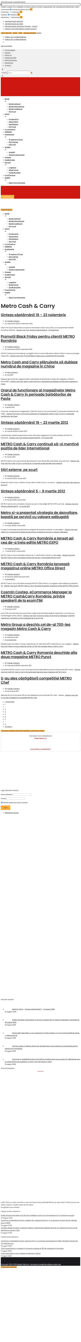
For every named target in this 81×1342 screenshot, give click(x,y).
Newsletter (9, 63)
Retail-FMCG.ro (23, 1264)
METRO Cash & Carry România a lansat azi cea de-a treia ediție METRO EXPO (37, 540)
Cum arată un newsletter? (40, 749)
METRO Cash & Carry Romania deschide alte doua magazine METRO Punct (39, 654)
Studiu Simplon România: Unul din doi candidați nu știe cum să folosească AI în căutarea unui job (37, 1215)
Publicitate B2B (10, 58)
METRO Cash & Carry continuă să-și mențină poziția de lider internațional (40, 446)
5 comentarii (10, 579)
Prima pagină (10, 50)
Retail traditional (15, 109)
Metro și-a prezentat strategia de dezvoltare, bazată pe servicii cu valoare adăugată (39, 514)
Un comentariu (10, 640)
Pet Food (12, 112)
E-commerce (10, 129)
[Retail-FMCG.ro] (15, 84)
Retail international (16, 106)
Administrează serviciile (14, 24)
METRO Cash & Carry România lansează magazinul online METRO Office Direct (35, 566)
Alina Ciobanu (12, 372)
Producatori (13, 119)
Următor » (9, 727)
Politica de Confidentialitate (15, 37)
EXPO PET (12, 145)
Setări (20, 33)
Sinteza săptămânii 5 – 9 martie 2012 (33, 491)
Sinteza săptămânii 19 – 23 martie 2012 (34, 422)
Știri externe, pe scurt (19, 469)
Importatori (13, 122)
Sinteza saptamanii (16, 155)
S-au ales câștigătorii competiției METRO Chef (36, 680)
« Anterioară (9, 702)
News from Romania (17, 183)
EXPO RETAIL (13, 142)
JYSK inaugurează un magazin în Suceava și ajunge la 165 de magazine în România (32, 1248)
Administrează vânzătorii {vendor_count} (21, 26)
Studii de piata (14, 173)
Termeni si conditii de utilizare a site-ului (45, 1264)
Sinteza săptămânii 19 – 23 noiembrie (33, 314)
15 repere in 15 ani (16, 140)
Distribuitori (13, 124)
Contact (8, 65)
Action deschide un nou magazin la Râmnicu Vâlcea (20, 1253)
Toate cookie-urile (6, 33)
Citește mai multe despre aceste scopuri (20, 29)
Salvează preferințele (30, 33)
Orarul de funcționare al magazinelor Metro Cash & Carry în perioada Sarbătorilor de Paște (38, 394)
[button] (40, 4)
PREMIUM (8, 132)
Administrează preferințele (8, 1267)
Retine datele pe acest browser (15, 803)
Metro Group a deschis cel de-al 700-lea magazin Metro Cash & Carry (35, 626)
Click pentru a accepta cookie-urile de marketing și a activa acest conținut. (22, 731)
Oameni (8, 157)
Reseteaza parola (11, 813)
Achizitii (12, 152)
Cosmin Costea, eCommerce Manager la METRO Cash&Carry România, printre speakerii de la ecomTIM (36, 596)
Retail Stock (13, 170)
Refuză (15, 33)
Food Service (10, 175)
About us (8, 55)
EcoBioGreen (10, 160)
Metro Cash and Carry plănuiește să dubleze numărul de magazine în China (39, 364)
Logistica (12, 168)
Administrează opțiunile (14, 21)
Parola (3, 798)
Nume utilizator (6, 794)
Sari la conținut (6, 46)
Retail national (14, 104)
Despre (7, 53)
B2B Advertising (11, 60)
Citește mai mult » (37, 330)
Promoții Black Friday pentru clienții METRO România (38, 338)
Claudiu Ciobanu (13, 321)
